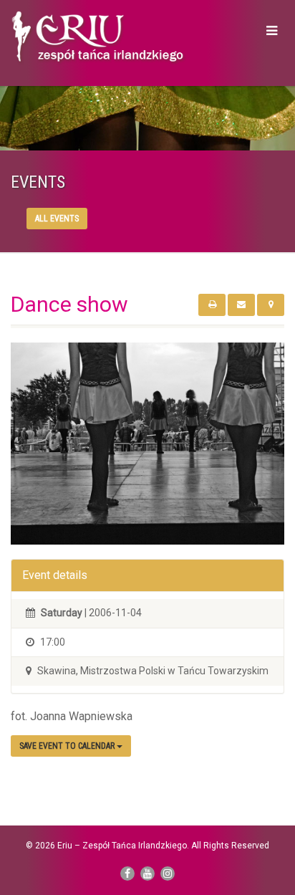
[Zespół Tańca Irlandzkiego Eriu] (98, 38)
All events (57, 219)
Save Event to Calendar (68, 746)
